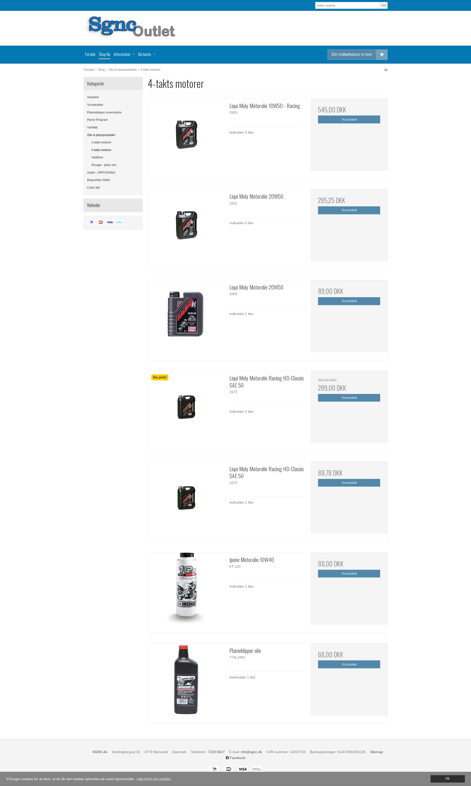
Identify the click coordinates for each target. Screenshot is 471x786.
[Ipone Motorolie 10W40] (186, 591)
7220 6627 (216, 752)
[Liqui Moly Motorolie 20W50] (186, 227)
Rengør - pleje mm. (104, 165)
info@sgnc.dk (251, 752)
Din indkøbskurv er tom (352, 54)
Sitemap (376, 752)
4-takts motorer (101, 150)
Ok (447, 778)
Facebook (237, 758)
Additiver (97, 157)
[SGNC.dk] (235, 28)
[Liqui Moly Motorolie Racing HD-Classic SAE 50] (186, 409)
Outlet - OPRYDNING (101, 172)
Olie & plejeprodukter (101, 135)
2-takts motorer (101, 142)
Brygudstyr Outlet (98, 180)
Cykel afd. (93, 187)
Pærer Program (97, 120)
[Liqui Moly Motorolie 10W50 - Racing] (186, 137)
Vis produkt (349, 119)
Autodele (93, 97)
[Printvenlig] (386, 69)
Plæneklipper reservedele (104, 112)
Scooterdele (95, 105)
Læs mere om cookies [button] (154, 779)
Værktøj (92, 127)
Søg (383, 5)
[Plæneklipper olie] (186, 682)
